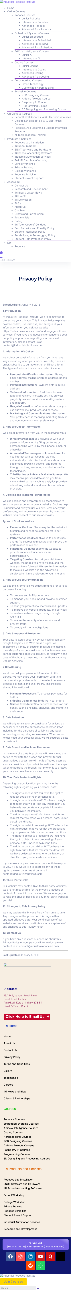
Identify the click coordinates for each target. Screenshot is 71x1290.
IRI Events (20, 196)
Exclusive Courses (25, 91)
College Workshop (25, 170)
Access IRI (13, 181)
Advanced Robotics (33, 25)
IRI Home (10, 1026)
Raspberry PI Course (34, 102)
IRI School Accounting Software (33, 153)
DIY (9, 242)
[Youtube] (40, 1256)
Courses (10, 1109)
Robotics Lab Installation (29, 142)
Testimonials (22, 217)
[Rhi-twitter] (60, 1256)
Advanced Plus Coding (35, 76)
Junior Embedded (32, 36)
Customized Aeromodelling (38, 87)
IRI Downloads (23, 199)
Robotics (20, 246)
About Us (20, 206)
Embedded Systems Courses (32, 33)
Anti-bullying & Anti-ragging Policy (35, 235)
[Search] (1, 257)
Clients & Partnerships (17, 1098)
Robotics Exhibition (26, 174)
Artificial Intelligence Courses (32, 51)
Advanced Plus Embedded (38, 47)
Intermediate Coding (34, 69)
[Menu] (1, 252)
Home (10, 7)
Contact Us (21, 185)
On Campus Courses (19, 113)
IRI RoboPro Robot (25, 145)
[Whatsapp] (40, 1265)
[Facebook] (10, 1256)
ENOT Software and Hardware (33, 149)
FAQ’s (18, 203)
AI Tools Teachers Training (30, 134)
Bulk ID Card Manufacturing (31, 160)
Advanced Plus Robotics (36, 29)
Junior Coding (30, 65)
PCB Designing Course (35, 95)
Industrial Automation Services (33, 156)
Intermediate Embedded (36, 40)
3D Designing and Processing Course (44, 109)
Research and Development (31, 188)
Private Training (24, 167)
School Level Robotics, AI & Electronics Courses (43, 117)
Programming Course (34, 105)
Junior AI (27, 54)
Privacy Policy (12, 1057)
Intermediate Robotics (35, 22)
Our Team (20, 210)
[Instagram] (20, 1256)
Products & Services (19, 138)
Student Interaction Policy (30, 231)
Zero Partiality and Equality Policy (34, 228)
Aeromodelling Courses (28, 80)
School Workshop (25, 163)
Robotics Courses (25, 15)
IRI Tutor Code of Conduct (30, 224)
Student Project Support (29, 178)
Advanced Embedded (35, 43)
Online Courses (16, 11)
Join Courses (7, 259)
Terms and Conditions (17, 1063)
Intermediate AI (31, 58)
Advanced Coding (32, 72)
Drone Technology (33, 84)
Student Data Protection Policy (33, 238)
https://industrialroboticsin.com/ (22, 331)
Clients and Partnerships (29, 213)
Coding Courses (24, 62)
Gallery (19, 221)
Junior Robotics (31, 18)
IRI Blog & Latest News (28, 192)
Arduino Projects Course (36, 98)
